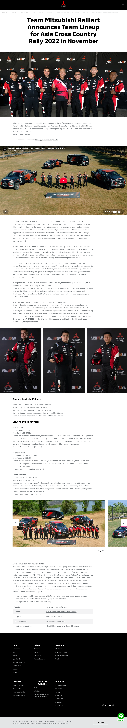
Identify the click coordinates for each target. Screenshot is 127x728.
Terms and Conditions (51, 723)
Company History (60, 685)
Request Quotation (19, 695)
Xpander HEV (17, 659)
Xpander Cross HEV (19, 662)
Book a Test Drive (18, 685)
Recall (57, 659)
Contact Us (58, 702)
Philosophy (58, 688)
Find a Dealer (17, 688)
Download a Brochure (19, 692)
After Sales (58, 649)
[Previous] (16, 522)
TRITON (15, 655)
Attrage (15, 669)
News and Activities (20, 13)
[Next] (124, 522)
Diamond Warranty (61, 652)
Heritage (57, 692)
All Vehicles (16, 649)
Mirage (15, 672)
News (34, 13)
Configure (37, 652)
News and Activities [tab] (42, 682)
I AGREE (100, 722)
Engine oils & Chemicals (62, 655)
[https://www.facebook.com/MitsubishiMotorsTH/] (103, 705)
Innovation (58, 695)
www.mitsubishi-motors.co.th (57, 607)
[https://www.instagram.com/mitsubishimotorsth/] (106, 705)
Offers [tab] (37, 645)
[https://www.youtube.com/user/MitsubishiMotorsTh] (110, 705)
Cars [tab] (15, 645)
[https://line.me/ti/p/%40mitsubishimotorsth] (113, 705)
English (5, 13)
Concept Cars (59, 699)
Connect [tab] (17, 681)
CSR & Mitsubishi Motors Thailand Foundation (41, 695)
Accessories (37, 655)
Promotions (37, 649)
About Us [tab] (59, 681)
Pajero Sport (17, 666)
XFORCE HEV (17, 652)
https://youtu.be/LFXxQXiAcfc (46, 140)
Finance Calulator (39, 659)
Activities (37, 691)
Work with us (59, 705)
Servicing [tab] (59, 645)
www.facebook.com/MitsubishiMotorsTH (61, 612)
